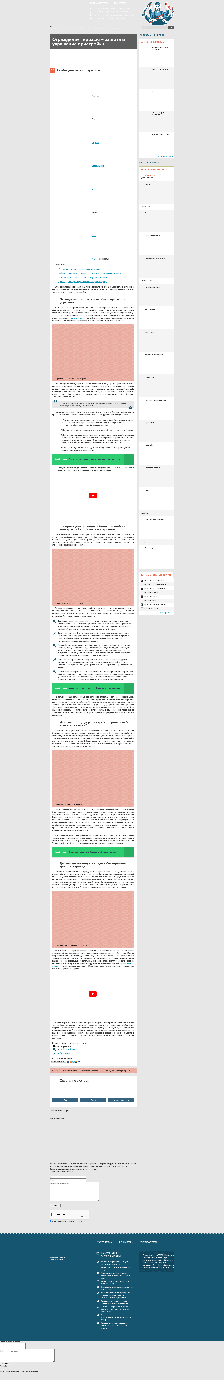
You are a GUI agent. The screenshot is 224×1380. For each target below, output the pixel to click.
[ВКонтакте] (68, 1061)
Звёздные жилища (147, 542)
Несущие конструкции (152, 468)
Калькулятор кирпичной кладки (155, 604)
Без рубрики (145, 513)
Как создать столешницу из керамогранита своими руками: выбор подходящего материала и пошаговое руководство (115, 1295)
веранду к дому (77, 318)
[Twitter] (73, 1061)
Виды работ (149, 445)
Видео (147, 490)
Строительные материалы (154, 235)
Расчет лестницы (150, 600)
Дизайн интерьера (147, 178)
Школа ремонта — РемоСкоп (64, 12)
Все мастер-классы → (165, 156)
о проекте (121, 3)
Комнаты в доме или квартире (155, 400)
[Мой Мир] (76, 1061)
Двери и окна (149, 332)
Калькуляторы (126, 1242)
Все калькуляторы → (166, 613)
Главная (56, 1071)
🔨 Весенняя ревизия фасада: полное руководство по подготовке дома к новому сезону (115, 1275)
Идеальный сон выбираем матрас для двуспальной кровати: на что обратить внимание (114, 1325)
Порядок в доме (146, 207)
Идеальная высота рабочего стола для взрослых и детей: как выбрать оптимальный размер (116, 1317)
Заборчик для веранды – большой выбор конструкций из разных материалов (89, 273)
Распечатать (64, 1053)
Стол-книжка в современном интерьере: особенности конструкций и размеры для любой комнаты (115, 1309)
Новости (148, 184)
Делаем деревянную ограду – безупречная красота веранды (82, 281)
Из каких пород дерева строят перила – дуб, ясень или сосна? (83, 277)
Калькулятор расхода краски (154, 580)
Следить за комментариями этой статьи (68, 1221)
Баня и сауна (149, 548)
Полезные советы (146, 281)
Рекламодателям (100, 3)
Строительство (70, 1071)
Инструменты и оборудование (155, 258)
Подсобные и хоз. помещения (155, 519)
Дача (146, 213)
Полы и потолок (150, 377)
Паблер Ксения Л (70, 1049)
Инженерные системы (152, 287)
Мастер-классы (104, 1242)
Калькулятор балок (151, 596)
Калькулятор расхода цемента (154, 588)
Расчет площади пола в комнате (155, 584)
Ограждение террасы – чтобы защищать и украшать (79, 269)
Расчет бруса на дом (151, 608)
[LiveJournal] (79, 1061)
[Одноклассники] (70, 1061)
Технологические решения (154, 355)
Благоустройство (150, 310)
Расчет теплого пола (151, 592)
